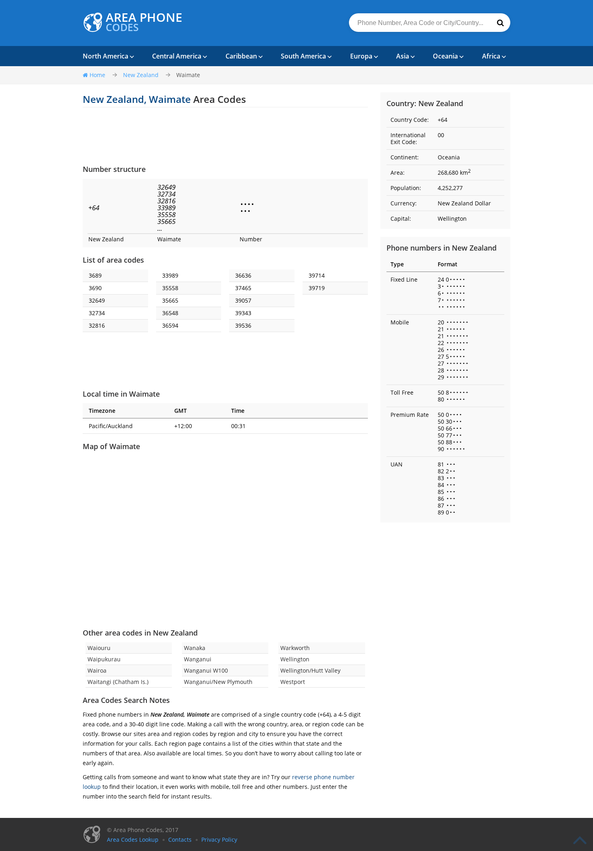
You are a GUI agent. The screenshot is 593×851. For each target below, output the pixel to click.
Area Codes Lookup (133, 839)
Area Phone (144, 22)
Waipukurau (104, 659)
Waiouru (99, 648)
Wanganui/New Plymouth (218, 682)
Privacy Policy (219, 839)
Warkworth (295, 648)
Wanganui (197, 659)
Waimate (188, 75)
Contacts (180, 839)
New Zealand (141, 75)
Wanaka (194, 648)
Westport (292, 682)
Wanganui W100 (206, 670)
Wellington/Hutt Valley (310, 670)
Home (97, 75)
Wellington (294, 659)
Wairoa (97, 670)
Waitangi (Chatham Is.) (118, 682)
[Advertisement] (225, 135)
